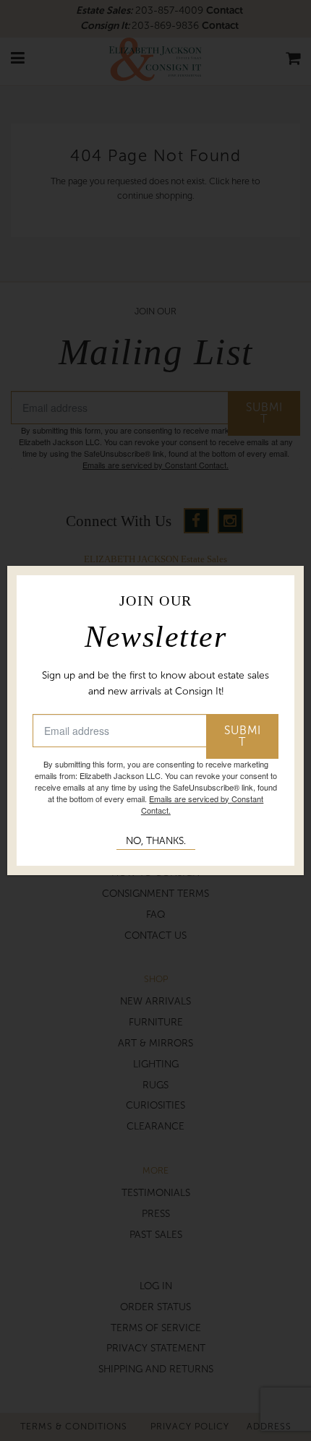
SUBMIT (242, 736)
